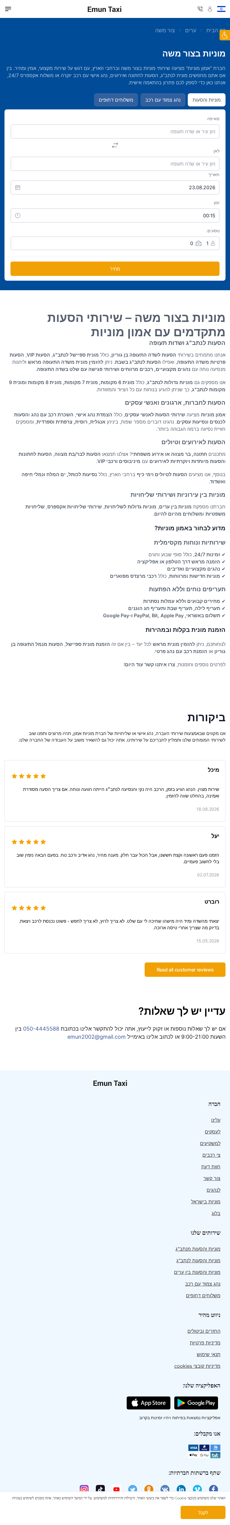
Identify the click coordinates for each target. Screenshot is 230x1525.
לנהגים (213, 1190)
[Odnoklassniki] (148, 1489)
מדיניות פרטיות (205, 1343)
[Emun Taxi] (115, 1082)
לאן (217, 151)
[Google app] (196, 1403)
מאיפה (213, 119)
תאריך (214, 174)
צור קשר (211, 1178)
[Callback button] (200, 9)
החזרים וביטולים (203, 1331)
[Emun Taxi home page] (104, 9)
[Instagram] (84, 1489)
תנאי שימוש (208, 1354)
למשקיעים (210, 1143)
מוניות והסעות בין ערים (197, 1272)
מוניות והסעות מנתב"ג (197, 1249)
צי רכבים (211, 1155)
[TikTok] (100, 1489)
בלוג (216, 1213)
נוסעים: (213, 231)
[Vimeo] (197, 1489)
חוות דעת (210, 1167)
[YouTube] (116, 1489)
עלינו (215, 1120)
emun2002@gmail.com (96, 1037)
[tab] (8, 9)
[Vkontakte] (165, 1489)
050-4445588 (41, 1029)
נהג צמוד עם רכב (202, 1284)
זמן (217, 203)
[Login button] (210, 9)
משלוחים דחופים (203, 1295)
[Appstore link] (148, 1403)
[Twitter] (132, 1489)
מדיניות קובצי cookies (197, 1366)
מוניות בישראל (205, 1202)
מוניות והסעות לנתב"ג (198, 1260)
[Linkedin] (181, 1489)
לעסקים (212, 1132)
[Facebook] (213, 1489)
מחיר (115, 269)
